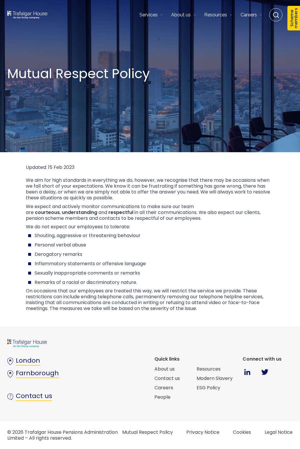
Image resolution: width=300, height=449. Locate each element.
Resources (215, 15)
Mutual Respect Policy (147, 432)
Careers (249, 15)
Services (148, 15)
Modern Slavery (215, 378)
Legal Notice (279, 432)
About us (181, 15)
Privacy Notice (202, 432)
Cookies (242, 432)
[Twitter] (264, 376)
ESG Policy (208, 387)
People (162, 397)
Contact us (167, 378)
